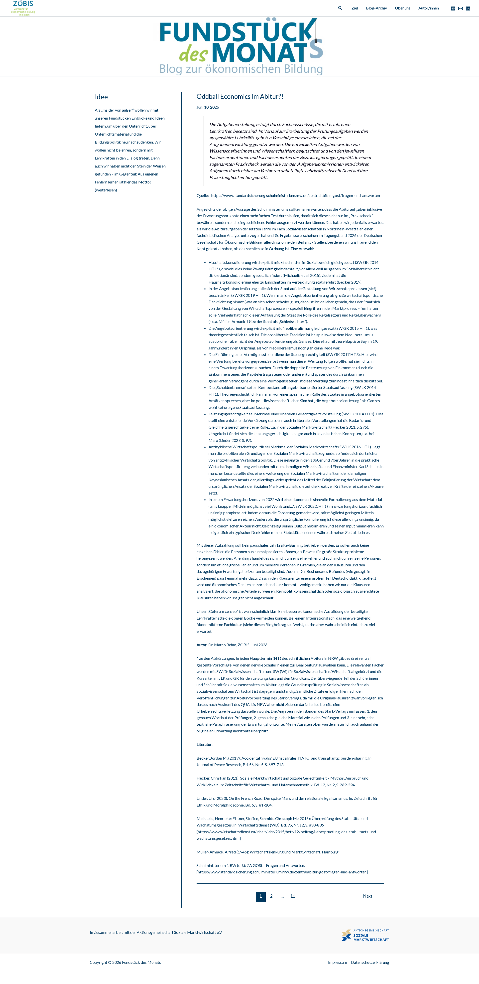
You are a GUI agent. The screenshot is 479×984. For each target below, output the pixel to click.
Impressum (337, 962)
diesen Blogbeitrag (270, 624)
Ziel (355, 7)
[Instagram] (453, 8)
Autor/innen (428, 7)
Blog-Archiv (376, 7)
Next (370, 896)
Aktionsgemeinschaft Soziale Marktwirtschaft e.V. (179, 932)
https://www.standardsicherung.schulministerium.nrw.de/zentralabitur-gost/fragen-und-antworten (295, 195)
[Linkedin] (468, 8)
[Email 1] (460, 8)
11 (292, 896)
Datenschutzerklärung (370, 962)
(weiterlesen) (106, 189)
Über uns (402, 7)
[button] (340, 8)
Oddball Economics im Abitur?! (240, 96)
